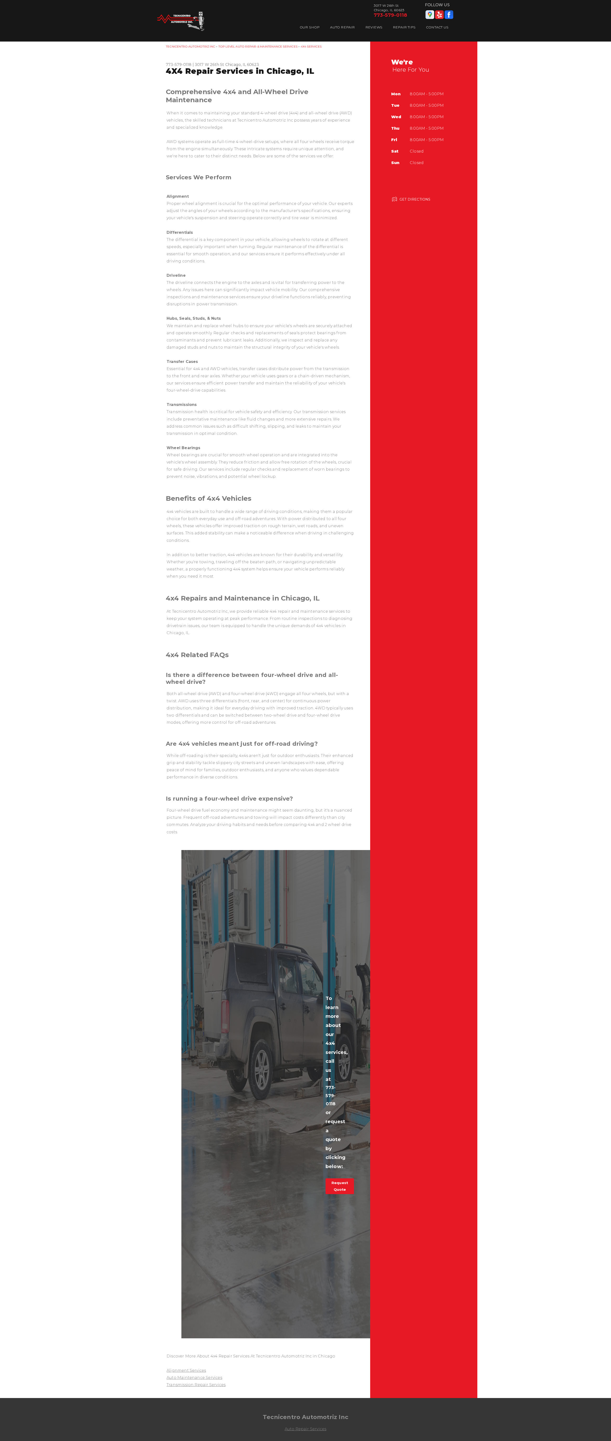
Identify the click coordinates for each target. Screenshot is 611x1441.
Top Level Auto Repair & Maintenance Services (257, 46)
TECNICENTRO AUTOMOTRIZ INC (190, 46)
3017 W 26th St (209, 64)
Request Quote (340, 1186)
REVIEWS (373, 27)
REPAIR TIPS (404, 27)
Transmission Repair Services (196, 1385)
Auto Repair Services (306, 1429)
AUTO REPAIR (342, 27)
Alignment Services (186, 1370)
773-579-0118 (390, 15)
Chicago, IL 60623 (242, 64)
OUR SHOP (310, 27)
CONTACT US (437, 27)
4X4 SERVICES (311, 46)
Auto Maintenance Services (194, 1377)
